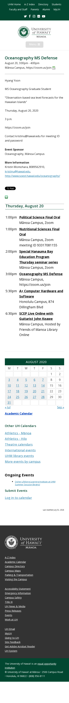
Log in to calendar (18, 497)
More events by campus (23, 461)
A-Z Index (29, 4)
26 (26, 397)
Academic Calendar (19, 414)
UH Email (10, 629)
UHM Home (14, 4)
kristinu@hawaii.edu (17, 171)
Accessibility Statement (18, 588)
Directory (43, 4)
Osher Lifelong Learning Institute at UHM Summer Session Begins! (35, 483)
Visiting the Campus (16, 579)
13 (34, 385)
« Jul (8, 407)
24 (9, 397)
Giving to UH (12, 637)
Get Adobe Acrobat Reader (20, 646)
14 (43, 385)
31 (9, 403)
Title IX (9, 602)
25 (17, 397)
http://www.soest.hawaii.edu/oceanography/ (32, 176)
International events (20, 450)
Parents (35, 9)
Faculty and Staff (18, 9)
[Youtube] (43, 16)
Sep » (60, 407)
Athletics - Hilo (16, 438)
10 (9, 385)
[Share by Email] (6, 197)
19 (26, 391)
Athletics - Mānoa (18, 433)
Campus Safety (13, 597)
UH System (11, 650)
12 (26, 385)
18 (17, 391)
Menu (36, 45)
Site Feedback (12, 642)
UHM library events (19, 456)
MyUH (56, 9)
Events (8, 615)
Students (56, 4)
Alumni (46, 9)
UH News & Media (15, 606)
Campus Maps (13, 570)
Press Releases (13, 610)
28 (43, 397)
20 (34, 391)
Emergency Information (18, 593)
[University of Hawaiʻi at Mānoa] (34, 32)
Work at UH (11, 619)
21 (43, 391)
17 (9, 391)
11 (17, 385)
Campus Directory (15, 566)
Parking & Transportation (19, 575)
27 (34, 397)
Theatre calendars (19, 444)
